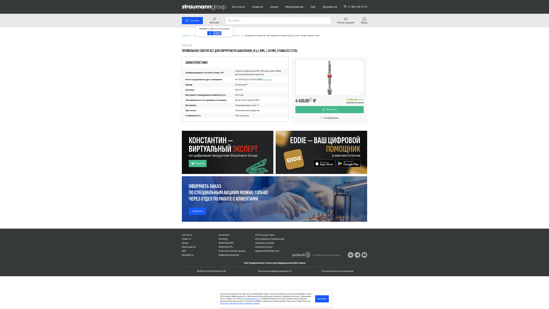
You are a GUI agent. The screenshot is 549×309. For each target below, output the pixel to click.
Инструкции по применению (269, 238)
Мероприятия (294, 7)
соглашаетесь (251, 298)
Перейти (199, 163)
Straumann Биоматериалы (232, 250)
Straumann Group (264, 246)
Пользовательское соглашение (337, 271)
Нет (217, 33)
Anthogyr (223, 238)
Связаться (197, 211)
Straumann (224, 234)
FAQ (313, 7)
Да (210, 33)
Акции (274, 7)
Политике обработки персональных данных (240, 303)
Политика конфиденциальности (274, 271)
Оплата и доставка (264, 234)
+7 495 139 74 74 (357, 7)
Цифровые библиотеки (267, 250)
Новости (257, 7)
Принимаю (322, 298)
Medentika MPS (226, 242)
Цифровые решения (229, 254)
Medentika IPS (226, 246)
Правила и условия (264, 242)
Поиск (229, 20)
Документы (330, 7)
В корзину (332, 109)
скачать (267, 79)
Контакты (238, 7)
